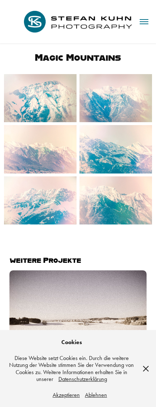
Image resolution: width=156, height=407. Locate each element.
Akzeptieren (66, 394)
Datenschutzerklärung (82, 379)
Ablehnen (96, 394)
